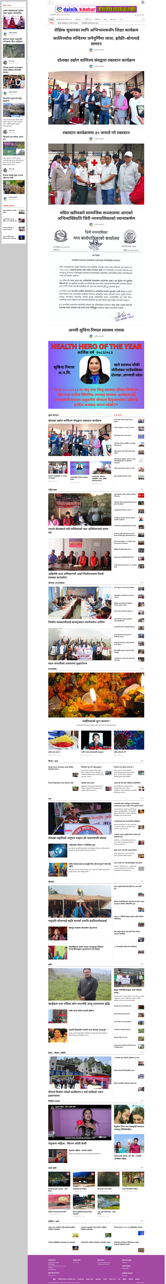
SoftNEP (142, 1282)
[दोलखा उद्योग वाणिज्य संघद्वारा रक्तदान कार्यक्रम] (96, 98)
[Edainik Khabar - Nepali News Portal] (96, 12)
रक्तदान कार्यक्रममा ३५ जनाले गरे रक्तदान (68, 23)
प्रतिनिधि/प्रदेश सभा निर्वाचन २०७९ (64, 19)
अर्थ (119, 1279)
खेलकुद (124, 1279)
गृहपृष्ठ (51, 19)
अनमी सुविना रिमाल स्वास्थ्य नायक (89, 23)
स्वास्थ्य (105, 19)
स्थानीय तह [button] (78, 19)
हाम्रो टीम (137, 1279)
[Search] (53, 1)
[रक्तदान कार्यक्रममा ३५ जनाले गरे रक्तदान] (96, 174)
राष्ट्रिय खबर (97, 19)
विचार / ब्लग (113, 19)
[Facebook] (142, 1)
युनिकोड (131, 1279)
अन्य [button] (120, 19)
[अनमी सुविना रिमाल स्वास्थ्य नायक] (96, 375)
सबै (142, 489)
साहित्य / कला (88, 19)
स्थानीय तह (81, 1279)
